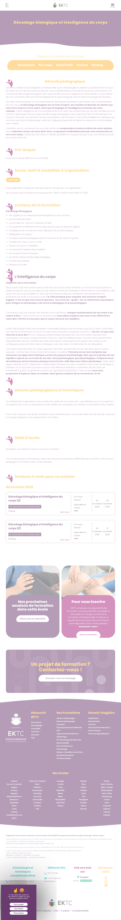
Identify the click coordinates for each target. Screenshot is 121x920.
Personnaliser (19, 913)
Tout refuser (18, 909)
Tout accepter (19, 904)
